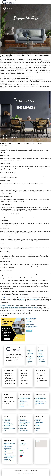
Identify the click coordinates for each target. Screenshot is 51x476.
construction (12, 307)
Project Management (30, 320)
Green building (34, 307)
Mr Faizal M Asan (4, 297)
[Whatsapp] (20, 450)
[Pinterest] (21, 456)
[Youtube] (20, 456)
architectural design (4, 307)
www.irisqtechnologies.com (28, 474)
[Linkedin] (22, 455)
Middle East (21, 299)
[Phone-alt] (22, 450)
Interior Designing (30, 324)
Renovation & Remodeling (31, 326)
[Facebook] (20, 455)
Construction (29, 321)
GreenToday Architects (5, 305)
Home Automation (30, 328)
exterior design (27, 307)
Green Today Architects (35, 299)
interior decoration (19, 307)
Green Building (29, 323)
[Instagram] (21, 455)
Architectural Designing (31, 318)
